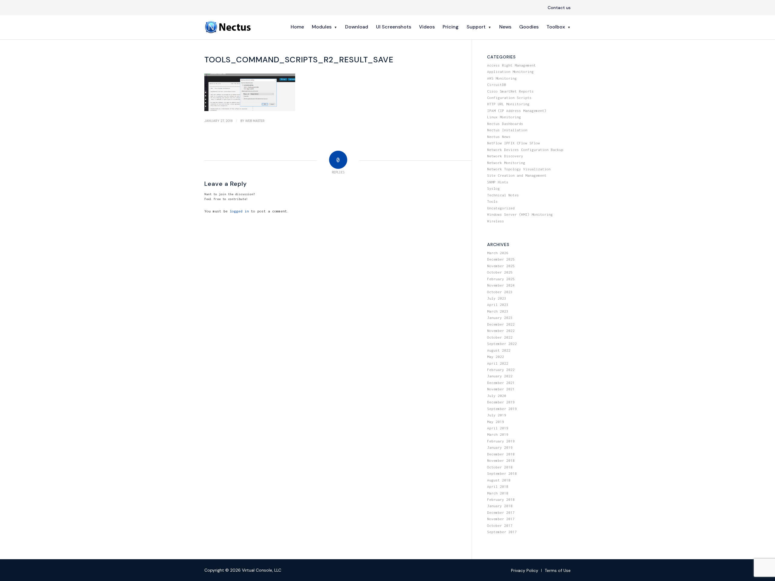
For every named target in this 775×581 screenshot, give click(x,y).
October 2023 (500, 292)
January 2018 (500, 506)
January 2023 (500, 318)
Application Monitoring (510, 72)
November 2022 (501, 331)
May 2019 (495, 422)
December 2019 (501, 402)
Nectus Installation (507, 130)
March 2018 (497, 493)
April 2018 (497, 486)
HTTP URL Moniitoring (508, 104)
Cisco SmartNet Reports (510, 91)
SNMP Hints (497, 182)
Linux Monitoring (504, 117)
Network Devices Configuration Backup (525, 150)
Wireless (495, 221)
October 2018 (500, 467)
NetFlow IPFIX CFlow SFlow (513, 143)
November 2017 (501, 519)
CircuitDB (496, 85)
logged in (239, 211)
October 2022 (500, 337)
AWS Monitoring (502, 78)
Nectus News (498, 137)
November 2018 (501, 460)
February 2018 (501, 499)
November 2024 (501, 285)
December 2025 (501, 259)
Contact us (559, 7)
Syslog (493, 188)
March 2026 (497, 253)
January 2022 (500, 376)
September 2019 (502, 409)
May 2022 (495, 357)
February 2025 (501, 279)
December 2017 (501, 512)
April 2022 (497, 363)
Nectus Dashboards (505, 124)
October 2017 (500, 525)
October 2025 (500, 272)
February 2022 (501, 370)
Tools (492, 201)
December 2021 (501, 383)
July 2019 (496, 415)
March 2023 (497, 311)
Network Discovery (505, 156)
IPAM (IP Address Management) (516, 111)
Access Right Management (511, 65)
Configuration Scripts (509, 98)
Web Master (255, 121)
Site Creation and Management (516, 175)
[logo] (228, 27)
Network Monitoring (506, 163)
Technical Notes (503, 195)
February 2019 (501, 441)
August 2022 (498, 350)
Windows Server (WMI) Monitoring (520, 214)
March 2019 (497, 434)
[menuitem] (558, 8)
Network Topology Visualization (519, 169)
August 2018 (498, 480)
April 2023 (497, 305)
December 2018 (501, 454)
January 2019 (500, 447)
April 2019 (497, 428)
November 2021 (501, 389)
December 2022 (501, 324)
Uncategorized (501, 208)
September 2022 (502, 344)
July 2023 (496, 298)
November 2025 (501, 266)
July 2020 (496, 396)
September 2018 (502, 473)
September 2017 (502, 532)
